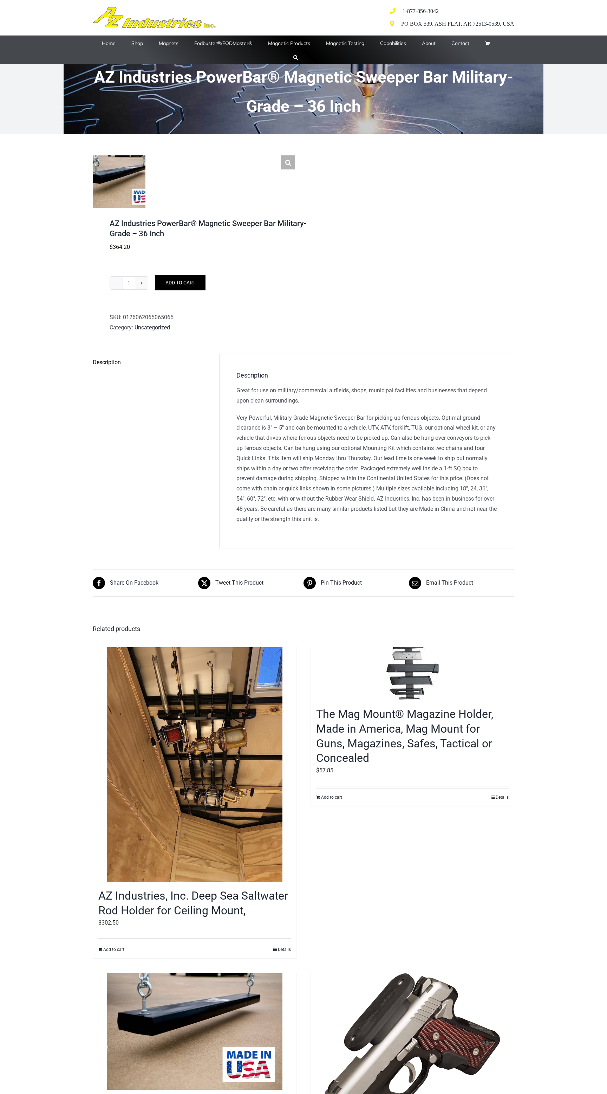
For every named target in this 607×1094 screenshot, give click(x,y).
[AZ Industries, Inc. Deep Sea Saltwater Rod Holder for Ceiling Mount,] (194, 764)
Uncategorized (152, 327)
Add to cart (180, 282)
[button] (295, 57)
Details (284, 949)
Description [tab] (107, 362)
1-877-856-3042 (421, 11)
